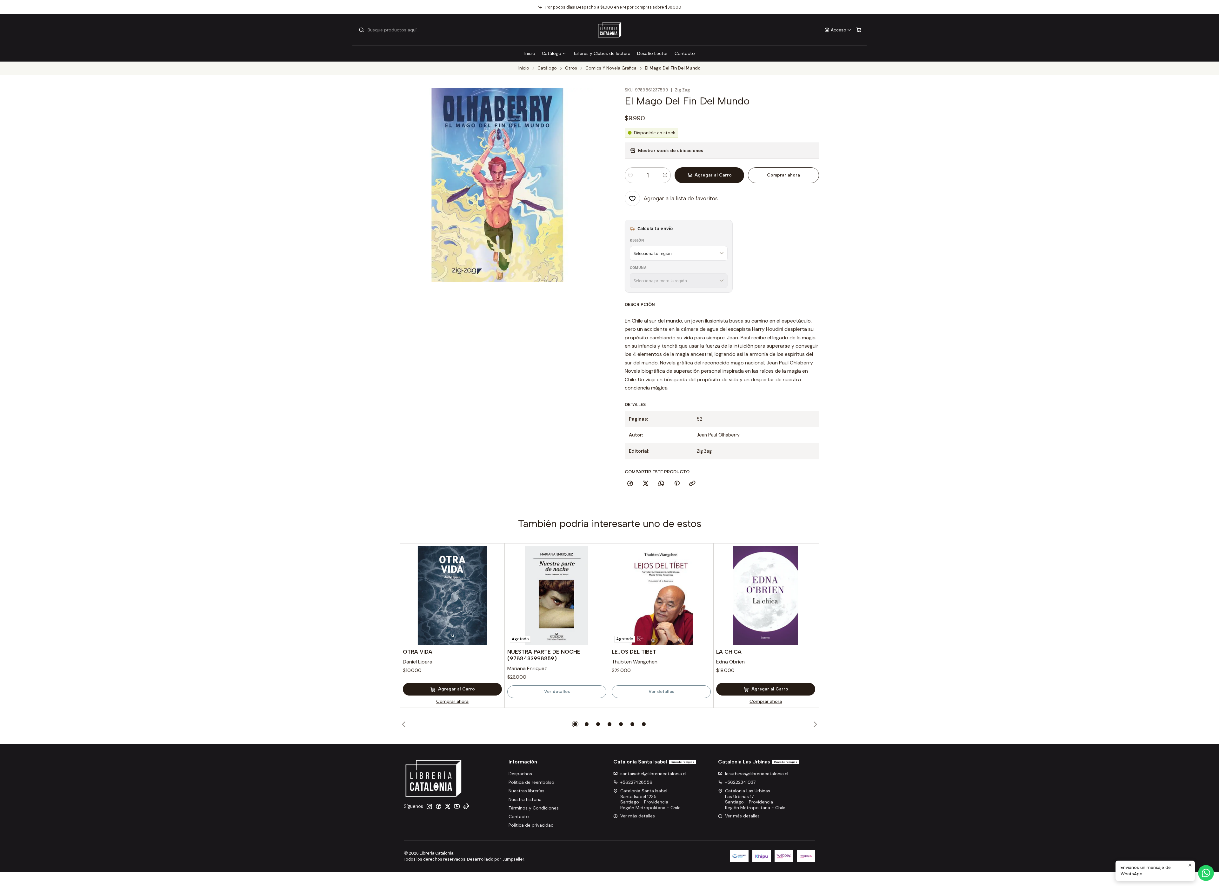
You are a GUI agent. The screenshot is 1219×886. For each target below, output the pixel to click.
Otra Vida (417, 652)
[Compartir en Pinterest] (676, 484)
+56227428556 (636, 782)
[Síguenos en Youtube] (457, 806)
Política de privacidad (531, 825)
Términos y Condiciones (534, 808)
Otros (571, 68)
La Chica (729, 652)
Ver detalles (557, 691)
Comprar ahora (783, 175)
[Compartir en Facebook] (630, 484)
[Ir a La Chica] (765, 595)
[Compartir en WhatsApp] (661, 484)
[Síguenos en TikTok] (466, 806)
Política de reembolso (531, 782)
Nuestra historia (525, 799)
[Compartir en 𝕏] (645, 484)
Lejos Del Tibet (634, 652)
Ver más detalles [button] (637, 816)
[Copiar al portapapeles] (692, 484)
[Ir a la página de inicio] (609, 30)
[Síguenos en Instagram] (429, 806)
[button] (575, 724)
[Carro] (859, 30)
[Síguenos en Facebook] (438, 806)
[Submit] (361, 29)
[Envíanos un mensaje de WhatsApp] (1206, 873)
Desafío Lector (652, 53)
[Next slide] (814, 724)
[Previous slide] (405, 724)
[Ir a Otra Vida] (452, 595)
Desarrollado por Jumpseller (495, 859)
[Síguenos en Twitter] (447, 806)
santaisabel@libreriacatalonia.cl (653, 773)
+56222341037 (740, 782)
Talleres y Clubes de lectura (601, 53)
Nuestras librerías (526, 791)
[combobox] (391, 29)
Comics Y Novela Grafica (610, 68)
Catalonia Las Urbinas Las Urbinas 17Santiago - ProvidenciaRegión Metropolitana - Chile (755, 799)
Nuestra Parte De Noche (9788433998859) (543, 655)
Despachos (520, 773)
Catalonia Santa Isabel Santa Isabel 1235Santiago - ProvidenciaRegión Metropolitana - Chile (650, 799)
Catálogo (551, 53)
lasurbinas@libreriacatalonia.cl (756, 773)
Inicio (529, 53)
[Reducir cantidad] (630, 175)
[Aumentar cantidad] (665, 175)
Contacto (685, 53)
